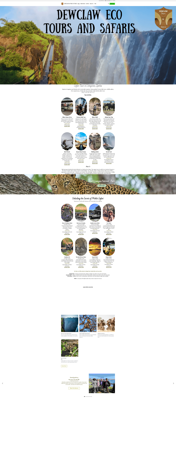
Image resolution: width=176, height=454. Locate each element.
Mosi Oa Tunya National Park (66, 354)
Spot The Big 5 (63, 378)
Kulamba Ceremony (101, 354)
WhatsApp (112, 3)
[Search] (108, 3)
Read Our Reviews (74, 409)
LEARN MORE (67, 144)
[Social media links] (114, 0)
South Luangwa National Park (84, 354)
